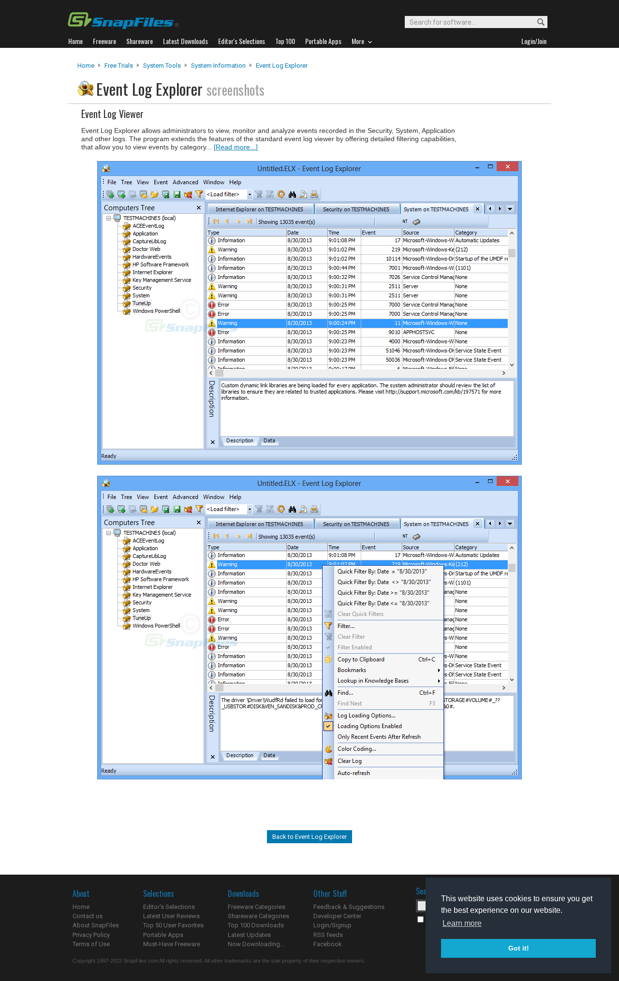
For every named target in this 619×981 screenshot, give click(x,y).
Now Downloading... (256, 944)
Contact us (88, 916)
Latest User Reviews (171, 916)
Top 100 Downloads (256, 925)
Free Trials (118, 65)
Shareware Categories (258, 916)
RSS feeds (328, 934)
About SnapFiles (96, 925)
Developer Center (337, 916)
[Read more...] (236, 147)
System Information (218, 65)
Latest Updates (249, 934)
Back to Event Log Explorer (309, 836)
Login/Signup (332, 925)
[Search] (536, 22)
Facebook (327, 944)
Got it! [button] (518, 948)
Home (85, 65)
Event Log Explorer (282, 65)
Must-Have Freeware (171, 944)
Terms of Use (91, 944)
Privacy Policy (91, 934)
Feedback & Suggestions (348, 906)
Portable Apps (163, 934)
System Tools (162, 65)
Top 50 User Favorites (173, 925)
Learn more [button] (462, 923)
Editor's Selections (169, 906)
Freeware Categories (256, 906)
